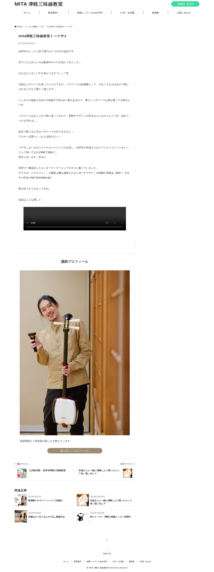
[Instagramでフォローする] (107, 540)
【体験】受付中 (185, 3)
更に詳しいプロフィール (74, 450)
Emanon (124, 568)
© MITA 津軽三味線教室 (97, 568)
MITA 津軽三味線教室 (39, 4)
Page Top (107, 553)
